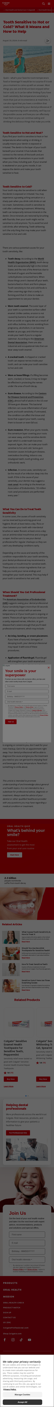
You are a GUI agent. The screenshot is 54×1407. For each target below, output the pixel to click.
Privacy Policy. (9, 1389)
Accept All (22, 1402)
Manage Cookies (22, 1394)
